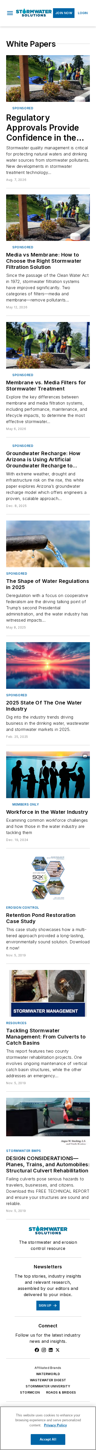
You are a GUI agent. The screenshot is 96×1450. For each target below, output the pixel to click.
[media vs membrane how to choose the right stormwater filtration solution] (48, 217)
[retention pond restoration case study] (48, 878)
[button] (10, 13)
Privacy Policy (55, 1425)
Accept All (48, 1439)
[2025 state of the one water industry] (48, 665)
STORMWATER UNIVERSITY (48, 1386)
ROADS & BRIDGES (61, 1392)
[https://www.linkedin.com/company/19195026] (50, 1350)
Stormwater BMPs (23, 1151)
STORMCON (30, 1392)
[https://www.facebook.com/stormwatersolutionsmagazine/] (36, 1350)
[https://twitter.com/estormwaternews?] (57, 1350)
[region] (48, 1428)
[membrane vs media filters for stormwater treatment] (48, 345)
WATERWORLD (48, 1374)
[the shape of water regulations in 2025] (48, 544)
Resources (16, 1023)
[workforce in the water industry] (48, 774)
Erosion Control (22, 907)
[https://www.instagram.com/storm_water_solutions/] (43, 1350)
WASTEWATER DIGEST (48, 1380)
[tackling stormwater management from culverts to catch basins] (48, 993)
